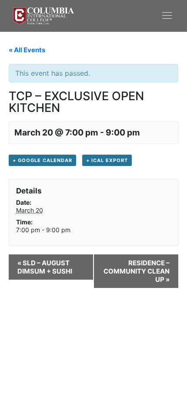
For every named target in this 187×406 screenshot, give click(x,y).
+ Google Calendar (42, 160)
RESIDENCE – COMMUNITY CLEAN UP (137, 271)
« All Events (27, 50)
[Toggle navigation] (134, 15)
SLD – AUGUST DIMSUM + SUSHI (44, 267)
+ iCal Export (107, 160)
